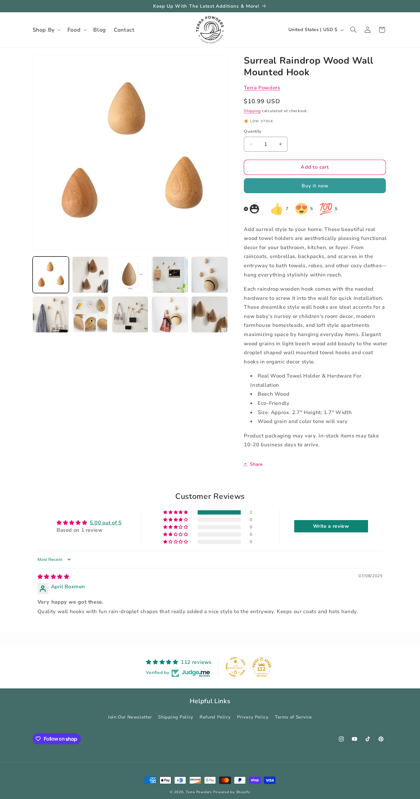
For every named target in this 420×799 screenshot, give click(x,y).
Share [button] (256, 464)
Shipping (252, 110)
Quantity (252, 131)
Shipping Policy (175, 717)
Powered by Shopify (231, 791)
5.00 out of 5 (106, 522)
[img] (53, 576)
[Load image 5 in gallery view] (209, 275)
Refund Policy (215, 717)
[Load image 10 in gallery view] (209, 314)
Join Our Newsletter (130, 717)
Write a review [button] (331, 526)
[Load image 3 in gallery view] (130, 275)
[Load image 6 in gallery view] (51, 314)
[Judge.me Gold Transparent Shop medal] (235, 667)
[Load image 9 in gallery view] (170, 314)
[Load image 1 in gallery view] (51, 275)
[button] (46, 29)
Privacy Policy (253, 717)
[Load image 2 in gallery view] (90, 275)
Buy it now (315, 185)
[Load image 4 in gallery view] (170, 275)
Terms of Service (293, 717)
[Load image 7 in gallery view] (90, 314)
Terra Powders (262, 87)
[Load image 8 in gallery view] (130, 314)
